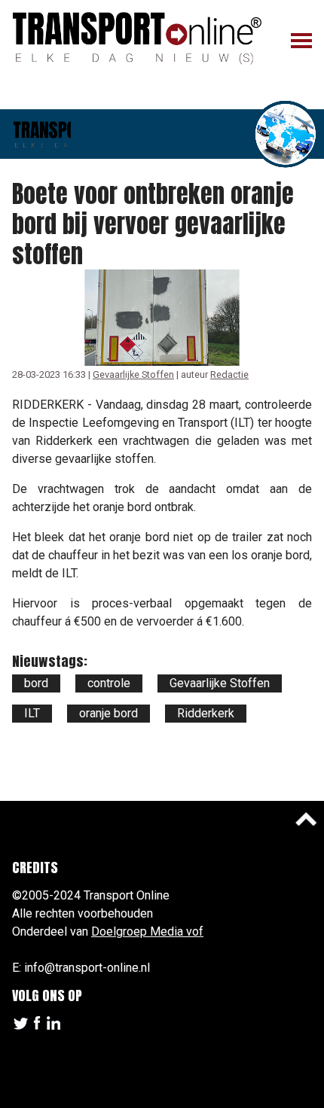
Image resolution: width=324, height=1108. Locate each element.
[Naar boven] (306, 819)
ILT (32, 713)
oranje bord (108, 713)
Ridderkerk (205, 713)
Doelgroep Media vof (147, 931)
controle (108, 683)
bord (36, 683)
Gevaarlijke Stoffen (133, 374)
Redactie (229, 374)
